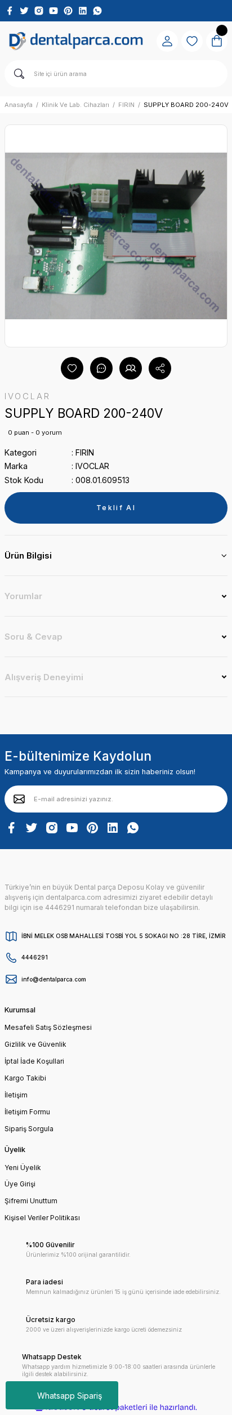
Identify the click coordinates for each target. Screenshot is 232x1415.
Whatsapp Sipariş (69, 1395)
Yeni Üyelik (23, 1167)
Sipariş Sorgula (29, 1128)
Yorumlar (23, 596)
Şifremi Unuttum (31, 1201)
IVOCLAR (92, 466)
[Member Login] (167, 41)
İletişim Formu (27, 1112)
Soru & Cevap (34, 636)
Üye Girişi (20, 1184)
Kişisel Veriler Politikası (42, 1217)
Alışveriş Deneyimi (44, 677)
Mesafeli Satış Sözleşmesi (48, 1027)
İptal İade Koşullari (34, 1061)
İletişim (16, 1095)
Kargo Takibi (25, 1078)
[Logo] (76, 41)
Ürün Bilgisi (28, 555)
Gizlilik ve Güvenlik (35, 1044)
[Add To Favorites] (72, 368)
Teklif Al (116, 507)
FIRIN (84, 452)
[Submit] (19, 799)
